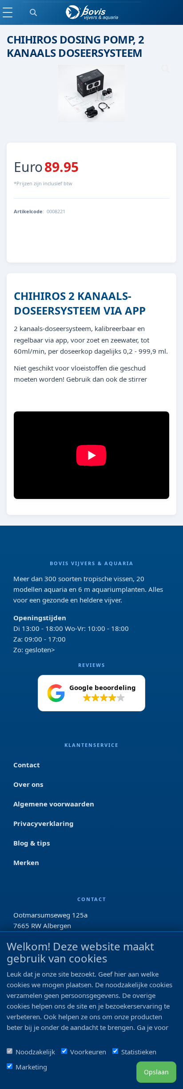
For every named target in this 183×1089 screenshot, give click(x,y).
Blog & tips (31, 842)
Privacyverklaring (43, 823)
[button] (91, 693)
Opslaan (156, 1072)
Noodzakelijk (35, 1051)
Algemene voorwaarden (53, 803)
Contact (26, 764)
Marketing (31, 1066)
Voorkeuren (88, 1051)
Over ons (28, 784)
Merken (26, 862)
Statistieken (138, 1051)
